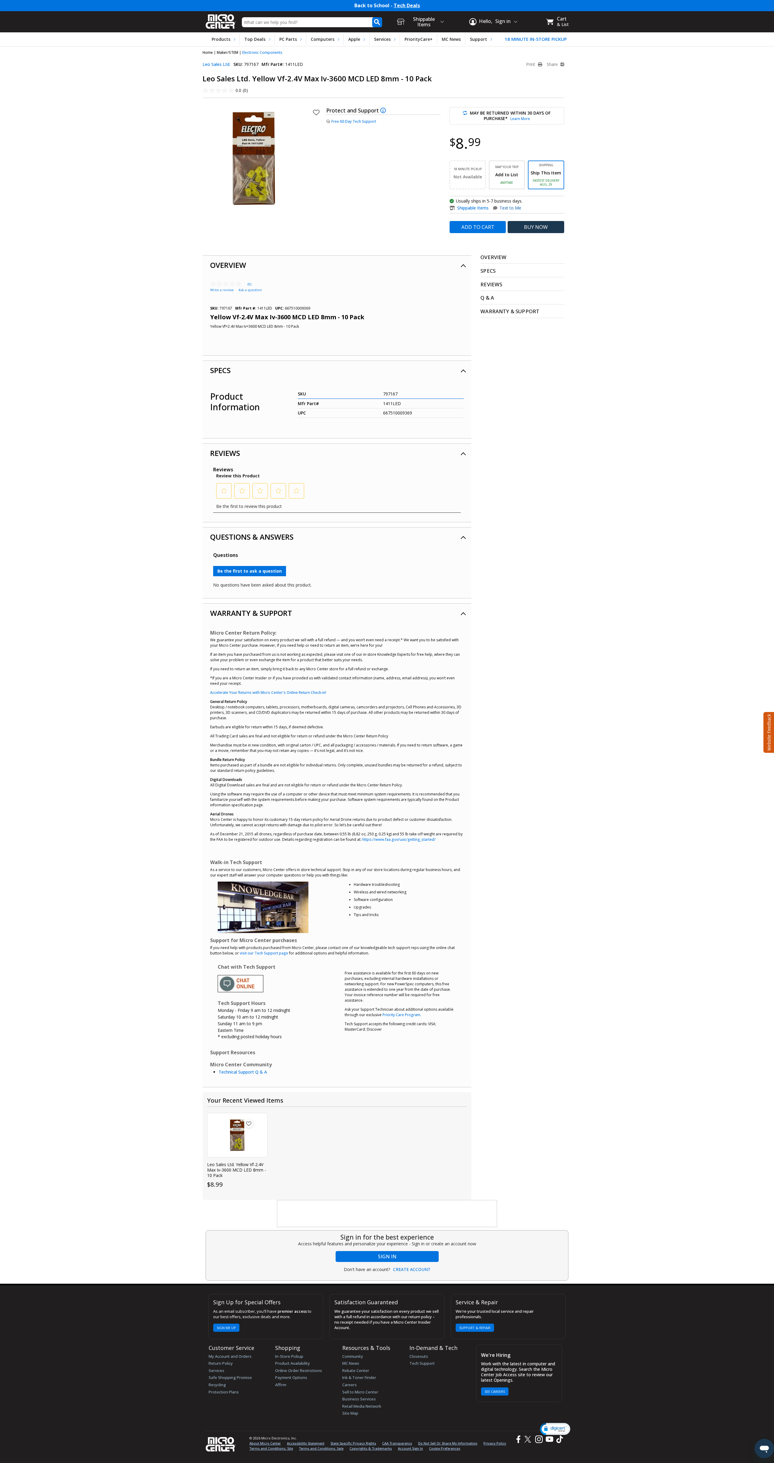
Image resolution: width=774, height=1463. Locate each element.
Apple (354, 39)
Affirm (280, 1384)
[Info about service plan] (383, 110)
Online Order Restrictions (298, 1370)
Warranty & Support (251, 613)
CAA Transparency (397, 1443)
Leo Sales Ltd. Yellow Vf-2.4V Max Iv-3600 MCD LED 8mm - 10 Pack (236, 1170)
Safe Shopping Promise (230, 1377)
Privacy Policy (494, 1443)
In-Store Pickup (289, 1356)
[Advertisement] (387, 1213)
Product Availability (292, 1363)
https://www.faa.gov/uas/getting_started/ (399, 839)
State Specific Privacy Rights (353, 1443)
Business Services (359, 1399)
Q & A (487, 297)
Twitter (529, 1439)
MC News (451, 39)
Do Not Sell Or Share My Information (447, 1443)
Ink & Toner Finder (359, 1377)
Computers (322, 39)
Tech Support (422, 1363)
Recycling (217, 1384)
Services (382, 39)
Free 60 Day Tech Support (353, 121)
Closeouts (418, 1356)
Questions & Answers (252, 537)
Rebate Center (355, 1370)
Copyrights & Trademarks (371, 1448)
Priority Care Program (401, 1014)
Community (352, 1356)
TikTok (558, 1439)
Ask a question (250, 289)
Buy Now (536, 226)
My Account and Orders (230, 1356)
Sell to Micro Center (360, 1392)
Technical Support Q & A (243, 1072)
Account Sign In (410, 1448)
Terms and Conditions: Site (271, 1448)
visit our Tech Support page (264, 953)
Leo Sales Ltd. (216, 64)
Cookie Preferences (444, 1448)
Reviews (225, 453)
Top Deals (254, 39)
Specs (220, 370)
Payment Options (291, 1377)
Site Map (350, 1413)
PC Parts (288, 39)
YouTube (549, 1439)
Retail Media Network (361, 1406)
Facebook (517, 1439)
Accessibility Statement (305, 1443)
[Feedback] (768, 731)
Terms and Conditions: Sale (321, 1448)
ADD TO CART (477, 226)
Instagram (538, 1439)
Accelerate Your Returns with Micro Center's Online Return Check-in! (268, 692)
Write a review (222, 289)
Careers (349, 1384)
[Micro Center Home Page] (221, 19)
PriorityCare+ (419, 39)
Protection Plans (224, 1392)
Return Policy (221, 1363)
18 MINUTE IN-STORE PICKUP (536, 39)
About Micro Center (265, 1443)
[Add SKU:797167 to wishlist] (249, 1123)
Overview (228, 265)
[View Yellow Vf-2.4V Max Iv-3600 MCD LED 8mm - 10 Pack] (237, 1135)
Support (478, 39)
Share (553, 64)
